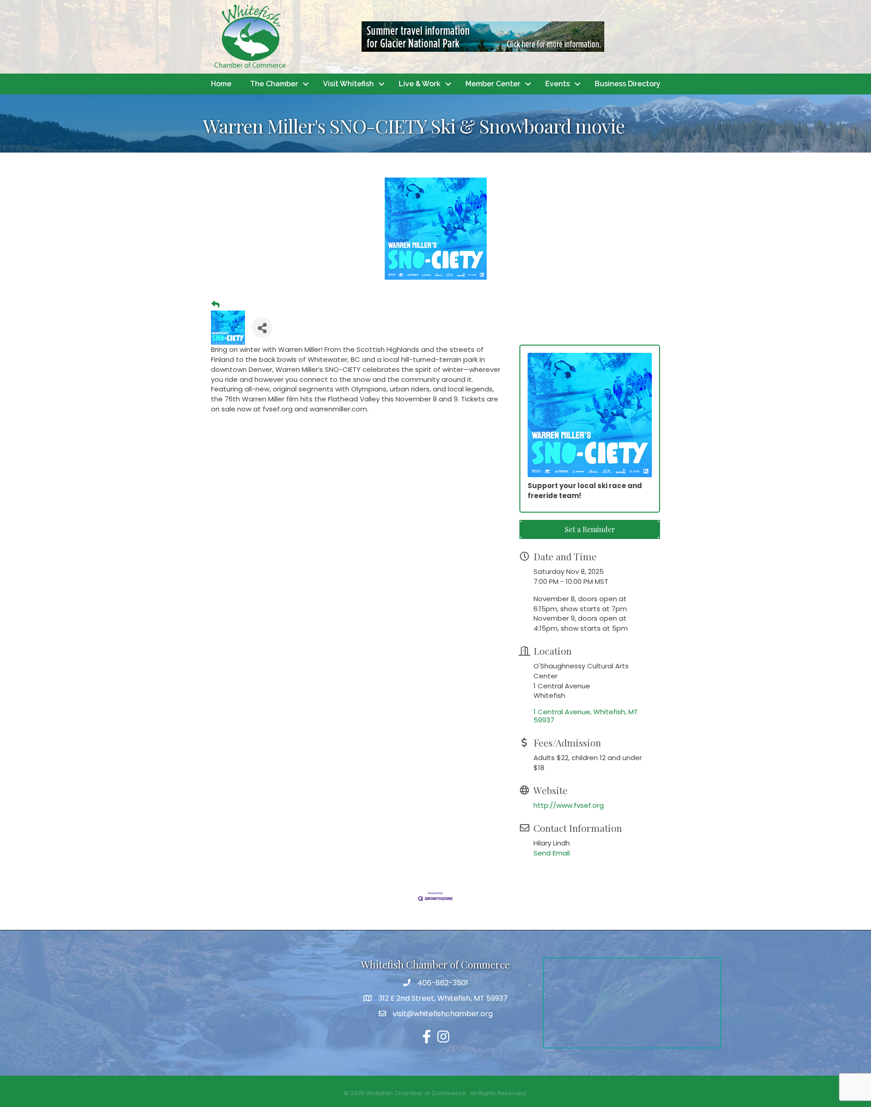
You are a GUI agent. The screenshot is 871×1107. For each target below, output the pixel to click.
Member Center (492, 83)
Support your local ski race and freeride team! (585, 490)
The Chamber (274, 83)
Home (221, 83)
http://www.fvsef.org (568, 805)
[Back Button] (215, 305)
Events (557, 83)
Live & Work (419, 83)
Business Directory (628, 83)
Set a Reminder (590, 529)
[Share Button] (262, 327)
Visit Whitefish (348, 83)
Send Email (551, 853)
